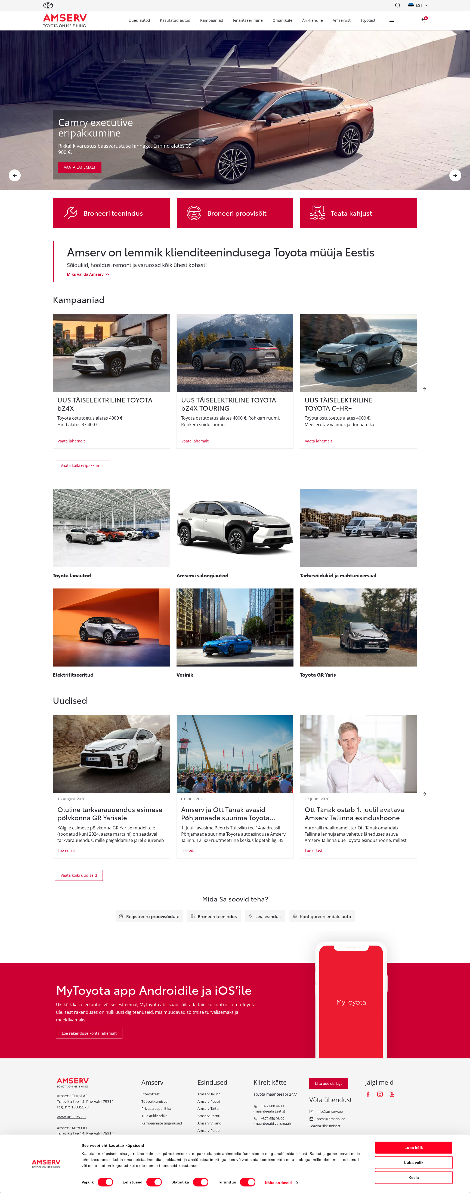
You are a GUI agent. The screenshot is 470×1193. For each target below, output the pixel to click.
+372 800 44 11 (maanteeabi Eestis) (269, 1109)
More (391, 20)
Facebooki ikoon (368, 1094)
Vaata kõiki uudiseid (79, 875)
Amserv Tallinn (209, 1094)
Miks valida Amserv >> (88, 274)
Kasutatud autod (175, 20)
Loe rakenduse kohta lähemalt (89, 1033)
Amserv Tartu (208, 1108)
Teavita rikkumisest (325, 1125)
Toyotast (367, 20)
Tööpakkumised (154, 1101)
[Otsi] (398, 5)
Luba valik (413, 1162)
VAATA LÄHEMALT (80, 167)
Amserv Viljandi (209, 1123)
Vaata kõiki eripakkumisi (82, 465)
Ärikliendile (312, 20)
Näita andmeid (278, 1182)
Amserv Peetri (208, 1101)
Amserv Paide (208, 1130)
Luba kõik (413, 1147)
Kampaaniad (211, 20)
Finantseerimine (248, 20)
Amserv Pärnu (208, 1115)
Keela (414, 1177)
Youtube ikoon (392, 1094)
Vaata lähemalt (71, 441)
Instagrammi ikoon (380, 1094)
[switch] (154, 1182)
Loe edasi (66, 850)
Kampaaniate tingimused (161, 1123)
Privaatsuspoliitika (156, 1108)
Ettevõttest (150, 1094)
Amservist (342, 20)
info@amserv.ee (329, 1111)
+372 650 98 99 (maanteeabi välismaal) (272, 1121)
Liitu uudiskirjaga (328, 1083)
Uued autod (139, 20)
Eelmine (15, 175)
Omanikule (282, 20)
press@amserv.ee (330, 1118)
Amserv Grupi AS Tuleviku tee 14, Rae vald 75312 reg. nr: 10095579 (85, 1101)
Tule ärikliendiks (154, 1115)
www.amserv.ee (71, 1116)
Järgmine (455, 175)
